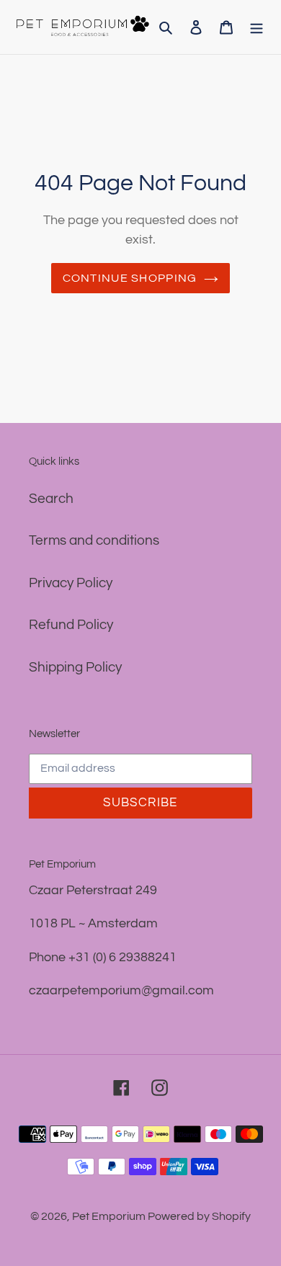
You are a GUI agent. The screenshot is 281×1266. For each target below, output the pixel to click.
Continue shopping (130, 278)
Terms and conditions (94, 540)
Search (51, 498)
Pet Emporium (110, 1216)
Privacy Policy (70, 583)
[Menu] (256, 27)
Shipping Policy (75, 667)
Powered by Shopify (199, 1216)
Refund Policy (71, 625)
